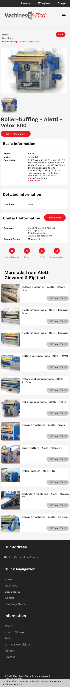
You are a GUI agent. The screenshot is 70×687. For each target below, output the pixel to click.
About (8, 626)
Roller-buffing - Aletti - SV (38, 470)
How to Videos (14, 632)
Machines (7, 38)
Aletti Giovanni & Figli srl (41, 228)
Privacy (9, 650)
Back (60, 34)
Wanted (9, 597)
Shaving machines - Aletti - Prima (43, 424)
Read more (34, 180)
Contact (9, 657)
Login (62, 3)
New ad (27, 3)
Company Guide (15, 604)
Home (5, 35)
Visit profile (55, 217)
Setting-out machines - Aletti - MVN (45, 355)
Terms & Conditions (17, 644)
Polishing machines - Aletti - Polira (44, 401)
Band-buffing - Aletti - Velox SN (42, 447)
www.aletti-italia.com (40, 235)
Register (45, 3)
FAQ (7, 638)
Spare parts (12, 591)
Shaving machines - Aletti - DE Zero (45, 516)
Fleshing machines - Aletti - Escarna (45, 332)
